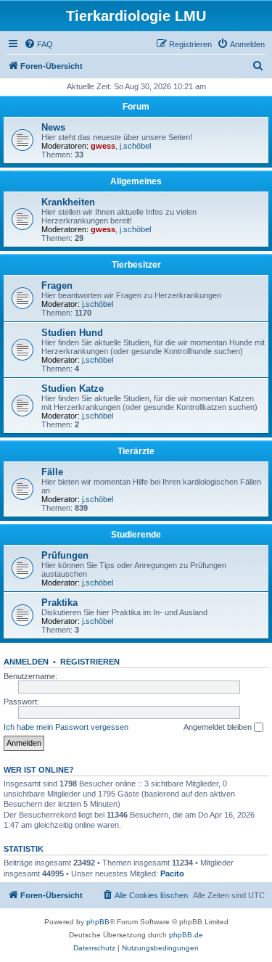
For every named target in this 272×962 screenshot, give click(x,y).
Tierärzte (136, 451)
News (53, 127)
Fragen (57, 285)
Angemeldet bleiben (219, 727)
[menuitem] (38, 44)
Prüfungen (64, 555)
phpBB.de (186, 935)
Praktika (59, 602)
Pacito (172, 873)
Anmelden (26, 661)
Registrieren (90, 661)
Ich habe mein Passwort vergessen (66, 727)
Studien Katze (72, 388)
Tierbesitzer (136, 265)
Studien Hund (72, 332)
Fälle (52, 471)
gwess (103, 145)
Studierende (136, 535)
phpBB (98, 922)
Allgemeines (136, 181)
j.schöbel (135, 145)
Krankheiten (68, 202)
